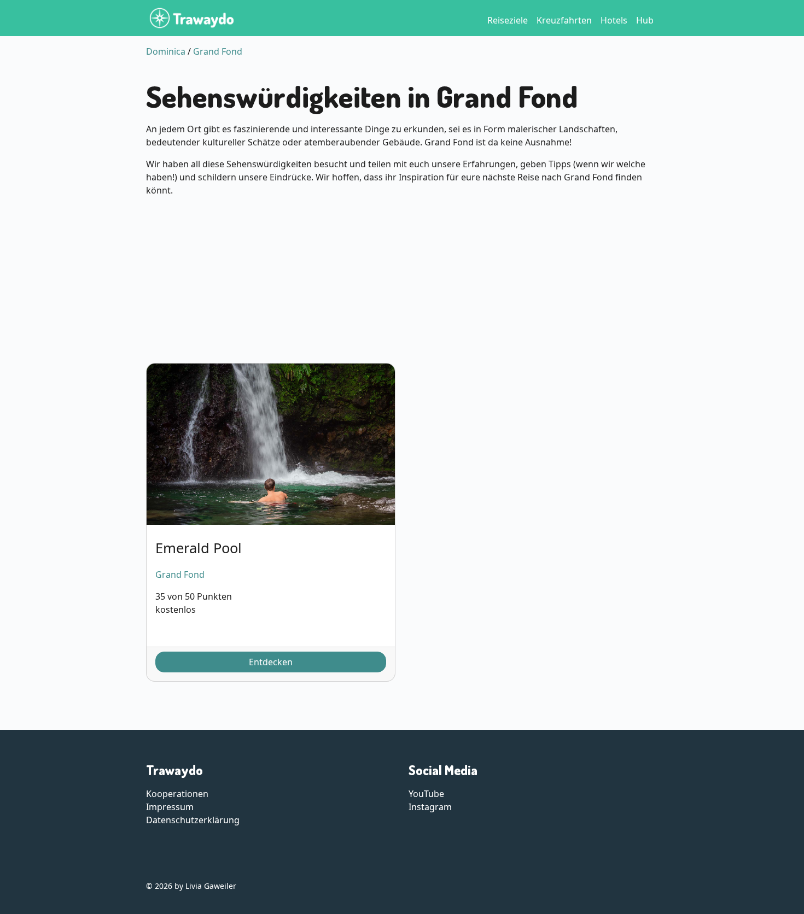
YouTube (426, 794)
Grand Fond (217, 51)
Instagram (430, 807)
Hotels (614, 20)
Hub (645, 20)
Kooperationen (177, 794)
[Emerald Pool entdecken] (271, 444)
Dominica (165, 51)
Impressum (170, 807)
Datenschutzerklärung (193, 820)
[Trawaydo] (191, 18)
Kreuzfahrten (564, 20)
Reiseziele (507, 20)
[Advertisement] (402, 282)
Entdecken (271, 662)
